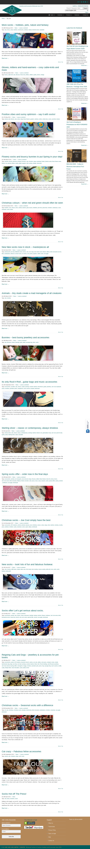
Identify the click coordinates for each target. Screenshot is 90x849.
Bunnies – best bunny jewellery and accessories (25, 337)
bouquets (19, 479)
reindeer (50, 207)
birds (9, 432)
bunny (6, 74)
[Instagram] (87, 2)
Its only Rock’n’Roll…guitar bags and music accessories (29, 382)
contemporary (24, 432)
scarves (28, 388)
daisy (8, 798)
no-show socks (18, 253)
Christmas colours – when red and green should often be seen (32, 203)
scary (39, 480)
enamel (31, 386)
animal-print (7, 251)
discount (26, 479)
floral (21, 74)
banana (27, 525)
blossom (15, 161)
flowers (28, 119)
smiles (40, 119)
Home (3, 18)
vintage (42, 74)
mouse (40, 569)
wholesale (39, 163)
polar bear (44, 207)
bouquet (19, 161)
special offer (52, 480)
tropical (3, 571)
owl (28, 253)
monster (27, 480)
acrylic (12, 662)
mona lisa (13, 617)
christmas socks (17, 710)
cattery (39, 662)
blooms (12, 119)
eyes (24, 569)
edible (37, 479)
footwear (48, 615)
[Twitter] (78, 2)
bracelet (23, 662)
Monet (12, 253)
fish (38, 664)
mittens (31, 74)
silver (34, 342)
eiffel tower (13, 569)
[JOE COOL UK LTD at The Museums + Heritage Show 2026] (76, 75)
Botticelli (17, 251)
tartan (11, 209)
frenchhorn (40, 386)
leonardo (14, 480)
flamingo (17, 342)
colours (13, 207)
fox (6, 163)
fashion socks (48, 161)
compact (49, 662)
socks (49, 119)
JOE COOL (12, 10)
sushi (58, 569)
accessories (7, 386)
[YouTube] (85, 2)
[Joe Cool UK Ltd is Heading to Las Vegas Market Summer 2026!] (76, 37)
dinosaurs (26, 615)
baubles (6, 207)
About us (50, 823)
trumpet (32, 388)
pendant (12, 388)
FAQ (49, 837)
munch (17, 617)
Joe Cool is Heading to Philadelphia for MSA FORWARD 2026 (77, 124)
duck (35, 251)
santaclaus (55, 207)
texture (58, 119)
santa (15, 527)
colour (11, 29)
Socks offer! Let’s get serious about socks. (23, 610)
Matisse (19, 480)
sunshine (54, 119)
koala (29, 569)
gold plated (45, 432)
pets (37, 665)
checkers (31, 161)
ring (43, 665)
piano (15, 388)
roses (36, 480)
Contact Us (51, 840)
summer (61, 480)
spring (30, 163)
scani (59, 207)
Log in (86, 12)
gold (28, 207)
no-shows (24, 253)
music (3, 388)
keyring (12, 665)
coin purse (43, 662)
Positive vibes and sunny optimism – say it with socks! (28, 114)
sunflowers (4, 482)
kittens (27, 74)
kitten (15, 665)
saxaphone (20, 388)
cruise (52, 662)
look (33, 569)
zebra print (8, 571)
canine (31, 662)
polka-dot (48, 569)
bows (21, 251)
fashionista (28, 710)
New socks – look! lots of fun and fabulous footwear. (27, 564)
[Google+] (81, 2)
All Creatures (14, 525)
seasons (43, 480)
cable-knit (10, 74)
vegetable (42, 29)
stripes (30, 527)
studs (16, 434)
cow (30, 251)
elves (16, 207)
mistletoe (35, 207)
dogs (22, 119)
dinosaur (18, 74)
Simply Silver (8, 667)
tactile (24, 667)
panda (31, 253)
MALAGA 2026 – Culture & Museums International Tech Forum (75, 166)
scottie (59, 665)
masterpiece (7, 253)
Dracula (34, 479)
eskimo (20, 207)
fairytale (31, 615)
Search (85, 8)
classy (18, 432)
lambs (16, 163)
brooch (27, 662)
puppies (24, 163)
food (47, 479)
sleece (38, 74)
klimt (51, 251)
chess (8, 29)
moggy (24, 665)
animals (6, 161)
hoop (50, 432)
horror (55, 479)
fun (41, 432)
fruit (27, 569)
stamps (30, 29)
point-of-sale (59, 432)
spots (26, 527)
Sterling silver (11, 434)
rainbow (26, 29)
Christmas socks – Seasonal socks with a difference (27, 705)
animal (6, 119)
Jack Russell (51, 664)
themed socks (35, 29)
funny (52, 479)
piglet (20, 163)
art (11, 251)
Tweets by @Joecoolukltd (75, 819)
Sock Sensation (15, 667)
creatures (13, 756)
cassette (13, 386)
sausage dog (29, 342)
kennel (8, 665)
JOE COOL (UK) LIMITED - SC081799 (15, 847)
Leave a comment (23, 28)
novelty (60, 525)
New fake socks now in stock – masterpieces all (25, 247)
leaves (30, 207)
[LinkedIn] (83, 2)
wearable (20, 434)
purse (40, 665)
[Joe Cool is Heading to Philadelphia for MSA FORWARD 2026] (76, 113)
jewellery (49, 386)
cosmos (9, 569)
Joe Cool (54, 386)
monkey (9, 298)
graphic (32, 119)
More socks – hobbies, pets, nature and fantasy (25, 25)
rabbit (38, 253)
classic (19, 386)
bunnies (24, 161)
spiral (6, 434)
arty (9, 119)
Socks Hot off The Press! (14, 794)
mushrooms (21, 29)
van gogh (46, 253)
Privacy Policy (52, 830)
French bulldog (43, 664)
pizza (33, 480)
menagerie (20, 665)
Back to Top (60, 151)
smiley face (45, 119)
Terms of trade (52, 833)
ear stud (19, 664)
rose (52, 569)
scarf (25, 388)
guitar (45, 386)
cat (34, 662)
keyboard (58, 386)
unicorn (35, 617)
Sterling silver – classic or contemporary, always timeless (30, 428)
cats (6, 29)
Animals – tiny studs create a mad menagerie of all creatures (32, 293)
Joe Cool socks (5, 480)
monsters (12, 798)
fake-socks (39, 251)
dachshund (4, 664)
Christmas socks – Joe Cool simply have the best (26, 520)
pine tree (40, 207)
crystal (23, 386)
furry (24, 74)
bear (14, 251)
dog (8, 664)
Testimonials (51, 826)
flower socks (58, 161)
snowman (4, 209)
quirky (35, 74)
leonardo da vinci (57, 251)
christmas (34, 525)
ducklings (39, 161)
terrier (27, 667)
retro (27, 163)
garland (9, 163)
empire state (20, 569)
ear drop (15, 664)
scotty (3, 667)
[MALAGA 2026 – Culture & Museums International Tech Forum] (76, 155)
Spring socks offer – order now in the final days (25, 474)
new (21, 617)
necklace (7, 388)
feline (36, 664)
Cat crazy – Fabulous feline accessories (21, 751)
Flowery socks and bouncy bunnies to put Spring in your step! (32, 156)
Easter (43, 161)
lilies (3, 253)
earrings (27, 386)
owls (30, 480)
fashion (15, 29)
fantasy (35, 615)
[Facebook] (79, 2)
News (16, 28)
